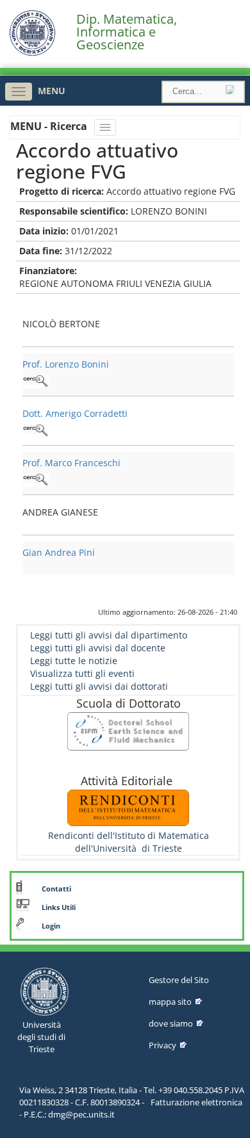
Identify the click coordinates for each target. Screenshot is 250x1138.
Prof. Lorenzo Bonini (65, 364)
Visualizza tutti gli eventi (82, 673)
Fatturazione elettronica (196, 1102)
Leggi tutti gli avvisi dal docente (97, 648)
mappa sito (170, 1001)
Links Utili (59, 907)
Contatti (56, 888)
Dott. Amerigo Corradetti (75, 413)
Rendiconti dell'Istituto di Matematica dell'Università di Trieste (128, 841)
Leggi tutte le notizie (73, 660)
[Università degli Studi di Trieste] (32, 53)
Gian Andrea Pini (58, 552)
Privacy (162, 1045)
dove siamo (171, 1023)
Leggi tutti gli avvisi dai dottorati (99, 686)
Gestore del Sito (179, 980)
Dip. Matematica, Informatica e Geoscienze (126, 32)
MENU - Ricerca (50, 126)
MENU (51, 91)
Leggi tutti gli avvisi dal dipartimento (108, 635)
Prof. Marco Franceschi (71, 463)
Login (51, 926)
